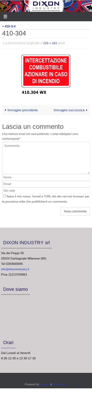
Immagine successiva (69, 109)
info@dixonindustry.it (15, 268)
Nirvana (44, 383)
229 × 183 (50, 42)
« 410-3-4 (8, 26)
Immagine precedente (22, 109)
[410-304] (46, 73)
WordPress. (60, 383)
